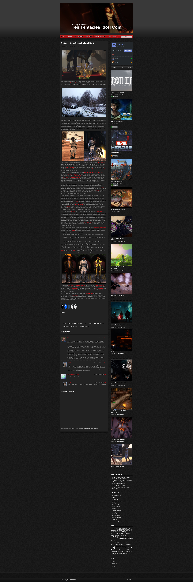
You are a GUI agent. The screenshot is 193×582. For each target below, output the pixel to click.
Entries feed (114, 563)
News (122, 67)
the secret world (95, 324)
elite (130, 532)
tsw (71, 326)
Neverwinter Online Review (117, 181)
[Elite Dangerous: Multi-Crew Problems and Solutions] (121, 305)
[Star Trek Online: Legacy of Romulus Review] (121, 102)
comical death (70, 323)
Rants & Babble (79, 36)
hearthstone (121, 537)
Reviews (114, 67)
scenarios (113, 544)
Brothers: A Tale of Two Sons (117, 92)
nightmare (122, 542)
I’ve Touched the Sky (116, 504)
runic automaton (97, 323)
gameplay (118, 535)
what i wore (86, 326)
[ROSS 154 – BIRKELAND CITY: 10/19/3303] (121, 219)
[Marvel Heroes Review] (121, 133)
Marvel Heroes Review (116, 152)
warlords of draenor (122, 551)
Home (62, 36)
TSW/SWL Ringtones (100, 36)
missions (112, 542)
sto (126, 546)
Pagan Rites (114, 519)
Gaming (70, 36)
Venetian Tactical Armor (99, 285)
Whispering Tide (101, 162)
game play (123, 535)
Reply (105, 337)
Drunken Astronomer (117, 501)
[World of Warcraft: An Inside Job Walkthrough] (121, 391)
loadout (123, 540)
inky (78, 323)
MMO (91, 323)
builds (125, 528)
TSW (74, 250)
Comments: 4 (81, 46)
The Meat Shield (115, 508)
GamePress (71, 580)
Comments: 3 (119, 183)
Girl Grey (114, 503)
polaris (130, 542)
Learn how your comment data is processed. (89, 428)
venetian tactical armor (77, 326)
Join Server (128, 51)
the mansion (120, 548)
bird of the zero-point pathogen (73, 321)
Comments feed (115, 565)
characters (100, 321)
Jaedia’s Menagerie (116, 506)
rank (132, 542)
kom (89, 323)
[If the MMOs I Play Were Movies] (121, 420)
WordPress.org (115, 566)
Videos (129, 67)
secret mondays (122, 544)
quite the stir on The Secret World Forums (93, 172)
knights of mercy (83, 323)
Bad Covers (89, 36)
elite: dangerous (115, 533)
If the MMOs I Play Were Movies (118, 439)
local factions (128, 540)
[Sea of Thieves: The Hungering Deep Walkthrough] (121, 190)
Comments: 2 (119, 154)
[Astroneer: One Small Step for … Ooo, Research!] (121, 247)
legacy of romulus (118, 540)
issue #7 (116, 539)
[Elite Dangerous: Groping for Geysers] (121, 276)
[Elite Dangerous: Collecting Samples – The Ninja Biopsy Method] (121, 332)
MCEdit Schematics (121, 483)
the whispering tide (121, 550)
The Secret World (74, 82)
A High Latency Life (116, 495)
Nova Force (114, 480)
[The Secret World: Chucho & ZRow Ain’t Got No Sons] (121, 447)
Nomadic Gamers (116, 515)
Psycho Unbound (99, 288)
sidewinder (117, 546)
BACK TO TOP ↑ (130, 579)
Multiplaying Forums (116, 513)
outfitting (126, 542)
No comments (122, 94)
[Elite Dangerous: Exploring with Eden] (121, 362)
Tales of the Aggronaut (117, 521)
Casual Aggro (115, 499)
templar (81, 324)
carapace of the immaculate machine (89, 321)
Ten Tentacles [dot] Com (71, 579)
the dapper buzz (87, 324)
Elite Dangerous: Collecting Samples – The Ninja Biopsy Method (117, 353)
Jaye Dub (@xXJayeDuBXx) (73, 374)
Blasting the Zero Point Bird (98, 168)
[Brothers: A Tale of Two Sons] (121, 73)
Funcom (102, 187)
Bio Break (114, 497)
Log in (113, 561)
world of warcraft (120, 553)
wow (127, 555)
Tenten (69, 362)
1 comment (119, 125)
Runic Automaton (70, 167)
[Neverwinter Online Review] (121, 162)
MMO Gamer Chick (116, 510)
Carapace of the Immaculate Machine (71, 177)
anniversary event (120, 528)
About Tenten (112, 36)
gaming (75, 323)
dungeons (125, 532)
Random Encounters (116, 517)
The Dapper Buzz (73, 288)
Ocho (68, 337)
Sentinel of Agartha (72, 174)
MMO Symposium (116, 512)
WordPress (68, 580)
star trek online (123, 546)
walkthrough (114, 551)
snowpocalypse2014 (74, 324)
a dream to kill (114, 528)
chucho (64, 323)
